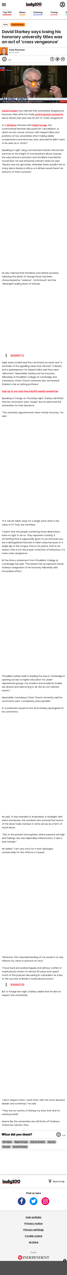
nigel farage (21, 1142)
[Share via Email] (63, 59)
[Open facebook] (22, 1201)
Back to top (59, 1181)
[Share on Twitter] (57, 59)
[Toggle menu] (5, 4)
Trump (54, 12)
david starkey (18, 24)
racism (6, 1146)
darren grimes (38, 1142)
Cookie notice (33, 1236)
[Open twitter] (33, 1201)
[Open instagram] (45, 1201)
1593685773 (17, 355)
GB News (11, 125)
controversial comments (48, 114)
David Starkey (10, 110)
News (22, 12)
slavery (51, 1142)
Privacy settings (33, 1230)
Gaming (38, 12)
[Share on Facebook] (52, 59)
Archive (33, 1242)
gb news (7, 1142)
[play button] (33, 84)
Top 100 (7, 12)
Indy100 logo (33, 4)
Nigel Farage (39, 125)
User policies (33, 1217)
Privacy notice (33, 1223)
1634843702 (17, 984)
